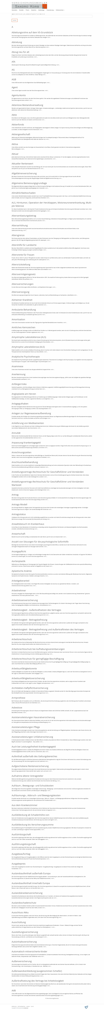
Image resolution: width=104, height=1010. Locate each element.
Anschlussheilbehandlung (25, 462)
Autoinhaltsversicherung (24, 941)
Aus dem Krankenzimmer (24, 805)
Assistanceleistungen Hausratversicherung (33, 717)
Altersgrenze (18, 235)
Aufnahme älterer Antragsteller (27, 775)
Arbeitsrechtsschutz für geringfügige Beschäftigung (38, 658)
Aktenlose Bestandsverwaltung (27, 105)
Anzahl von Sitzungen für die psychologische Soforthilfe (40, 541)
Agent (15, 87)
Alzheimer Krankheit (22, 299)
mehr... (49, 37)
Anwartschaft (18, 533)
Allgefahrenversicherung (24, 173)
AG (13, 69)
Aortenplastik (18, 561)
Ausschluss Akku (20, 912)
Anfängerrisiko (19, 384)
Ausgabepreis (18, 863)
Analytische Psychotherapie (26, 356)
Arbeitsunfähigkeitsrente (24, 668)
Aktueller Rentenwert (22, 163)
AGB (14, 79)
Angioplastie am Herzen (24, 393)
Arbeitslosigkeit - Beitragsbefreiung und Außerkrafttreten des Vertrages (48, 629)
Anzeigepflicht (19, 551)
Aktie (14, 114)
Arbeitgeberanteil (20, 580)
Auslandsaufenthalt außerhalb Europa (31, 873)
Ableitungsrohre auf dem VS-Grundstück (32, 32)
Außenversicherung (22, 961)
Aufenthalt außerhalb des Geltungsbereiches (34, 756)
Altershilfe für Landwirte (24, 244)
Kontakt (21, 10)
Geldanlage (41, 10)
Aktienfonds (18, 124)
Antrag (15, 494)
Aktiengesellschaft (21, 134)
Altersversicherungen (22, 284)
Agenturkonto (19, 95)
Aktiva (15, 144)
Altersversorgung (20, 291)
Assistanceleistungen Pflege (26, 727)
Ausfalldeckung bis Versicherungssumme (32, 824)
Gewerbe (33, 10)
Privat (27, 10)
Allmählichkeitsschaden (24, 192)
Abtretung (17, 42)
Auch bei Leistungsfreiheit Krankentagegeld (34, 746)
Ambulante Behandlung (24, 309)
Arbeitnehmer (19, 590)
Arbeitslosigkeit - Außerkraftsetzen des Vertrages (36, 610)
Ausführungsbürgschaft (24, 844)
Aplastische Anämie (22, 570)
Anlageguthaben (20, 403)
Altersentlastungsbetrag (24, 215)
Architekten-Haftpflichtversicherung (30, 688)
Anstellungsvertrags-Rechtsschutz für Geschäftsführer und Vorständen (48, 471)
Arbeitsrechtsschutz (22, 639)
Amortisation (18, 319)
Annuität (16, 432)
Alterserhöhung (20, 225)
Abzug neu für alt (20, 52)
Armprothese (18, 697)
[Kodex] (86, 1007)
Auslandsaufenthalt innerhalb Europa (31, 883)
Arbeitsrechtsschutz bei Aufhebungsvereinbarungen (38, 649)
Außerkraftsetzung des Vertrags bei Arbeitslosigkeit (38, 980)
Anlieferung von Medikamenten (28, 423)
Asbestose (17, 707)
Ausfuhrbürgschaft (21, 834)
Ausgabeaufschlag (21, 853)
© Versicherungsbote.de (52, 998)
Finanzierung (50, 10)
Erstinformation (21, 1006)
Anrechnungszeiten (21, 452)
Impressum (14, 1006)
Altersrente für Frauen (23, 254)
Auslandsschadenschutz (24, 902)
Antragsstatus (19, 514)
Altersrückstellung (21, 264)
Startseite (14, 10)
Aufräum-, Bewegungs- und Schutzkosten (33, 785)
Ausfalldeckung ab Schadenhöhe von (30, 814)
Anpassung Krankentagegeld (26, 442)
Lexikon (28, 1006)
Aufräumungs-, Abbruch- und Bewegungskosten (36, 795)
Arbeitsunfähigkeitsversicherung (28, 678)
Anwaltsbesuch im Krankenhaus (28, 524)
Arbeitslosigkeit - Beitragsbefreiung (29, 619)
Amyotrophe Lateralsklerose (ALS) (29, 337)
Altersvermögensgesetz (24, 274)
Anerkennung (18, 374)
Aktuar (15, 153)
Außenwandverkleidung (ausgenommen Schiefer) (37, 971)
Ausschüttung (19, 922)
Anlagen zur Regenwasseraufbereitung (31, 413)
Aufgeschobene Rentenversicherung (30, 766)
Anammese (17, 366)
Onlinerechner (60, 10)
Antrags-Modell (19, 504)
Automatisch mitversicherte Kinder (29, 951)
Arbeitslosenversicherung (25, 600)
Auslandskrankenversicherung (27, 893)
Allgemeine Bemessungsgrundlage (29, 183)
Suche (32, 1006)
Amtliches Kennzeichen (23, 327)
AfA (13, 61)
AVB (14, 990)
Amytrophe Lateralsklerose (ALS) (28, 346)
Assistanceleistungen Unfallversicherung (32, 736)
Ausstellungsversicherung (25, 932)
